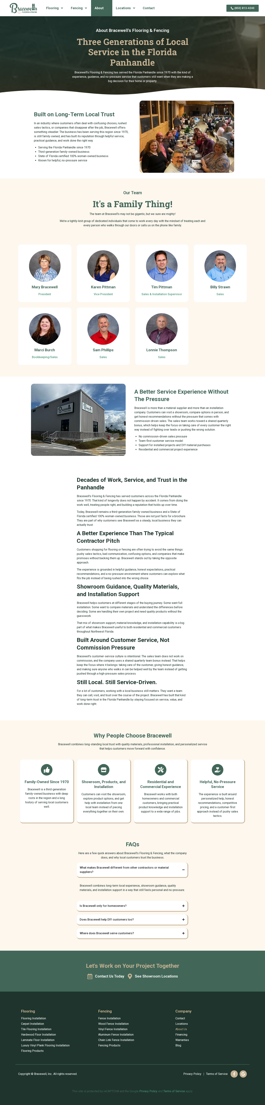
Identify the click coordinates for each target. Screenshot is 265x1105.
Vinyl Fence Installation (112, 1029)
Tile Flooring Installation (36, 1029)
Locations (123, 8)
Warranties (182, 1040)
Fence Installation (109, 1018)
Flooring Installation (33, 1018)
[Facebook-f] (234, 1074)
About (99, 8)
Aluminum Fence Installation (116, 1034)
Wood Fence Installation (113, 1023)
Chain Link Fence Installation (116, 1040)
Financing (181, 1034)
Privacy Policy (192, 1074)
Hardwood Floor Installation (38, 1034)
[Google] (243, 1074)
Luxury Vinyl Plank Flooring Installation (45, 1045)
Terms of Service (217, 1074)
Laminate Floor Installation (37, 1040)
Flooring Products (32, 1051)
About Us (181, 1029)
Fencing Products (109, 1045)
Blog (178, 1045)
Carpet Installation (32, 1023)
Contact (149, 8)
